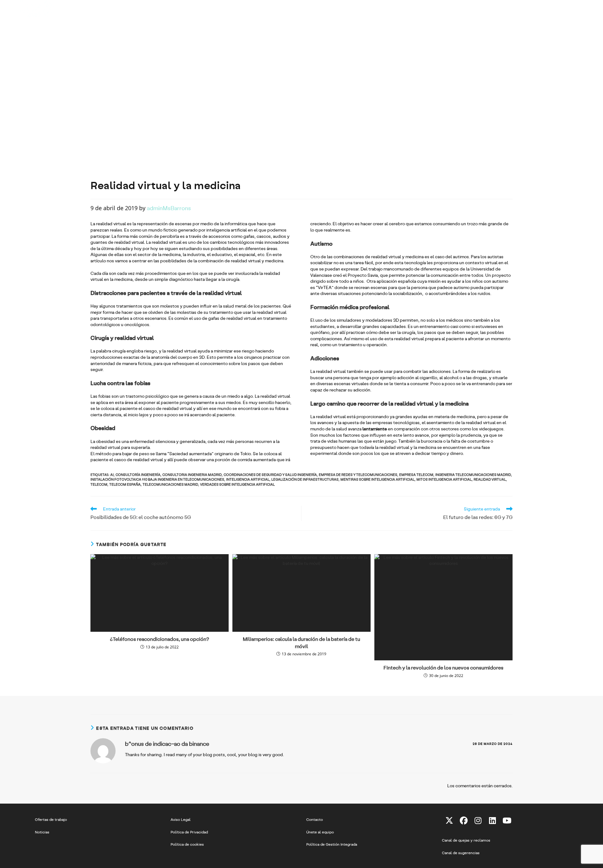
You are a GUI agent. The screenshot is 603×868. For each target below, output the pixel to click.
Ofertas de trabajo (51, 819)
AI (112, 474)
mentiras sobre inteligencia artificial (377, 479)
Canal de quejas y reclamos (466, 840)
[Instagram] (478, 820)
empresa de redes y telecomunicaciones (358, 474)
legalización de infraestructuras (305, 479)
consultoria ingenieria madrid (192, 474)
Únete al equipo (320, 831)
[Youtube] (507, 820)
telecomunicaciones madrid (170, 484)
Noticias (42, 831)
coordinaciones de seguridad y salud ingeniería (270, 474)
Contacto (314, 819)
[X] (449, 820)
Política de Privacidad (189, 831)
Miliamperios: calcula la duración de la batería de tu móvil (301, 642)
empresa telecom (416, 474)
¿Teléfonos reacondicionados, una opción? (159, 639)
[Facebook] (463, 820)
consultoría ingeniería (138, 474)
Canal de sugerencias (461, 852)
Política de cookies (187, 844)
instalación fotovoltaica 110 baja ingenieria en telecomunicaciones (157, 479)
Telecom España (125, 484)
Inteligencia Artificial (247, 479)
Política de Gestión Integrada (331, 844)
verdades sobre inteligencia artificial (237, 484)
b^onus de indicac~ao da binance (167, 743)
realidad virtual (490, 479)
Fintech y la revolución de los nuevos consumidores (443, 667)
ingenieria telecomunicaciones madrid (473, 474)
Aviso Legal (181, 819)
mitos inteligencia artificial (444, 479)
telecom (98, 484)
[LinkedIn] (492, 820)
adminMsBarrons (169, 208)
